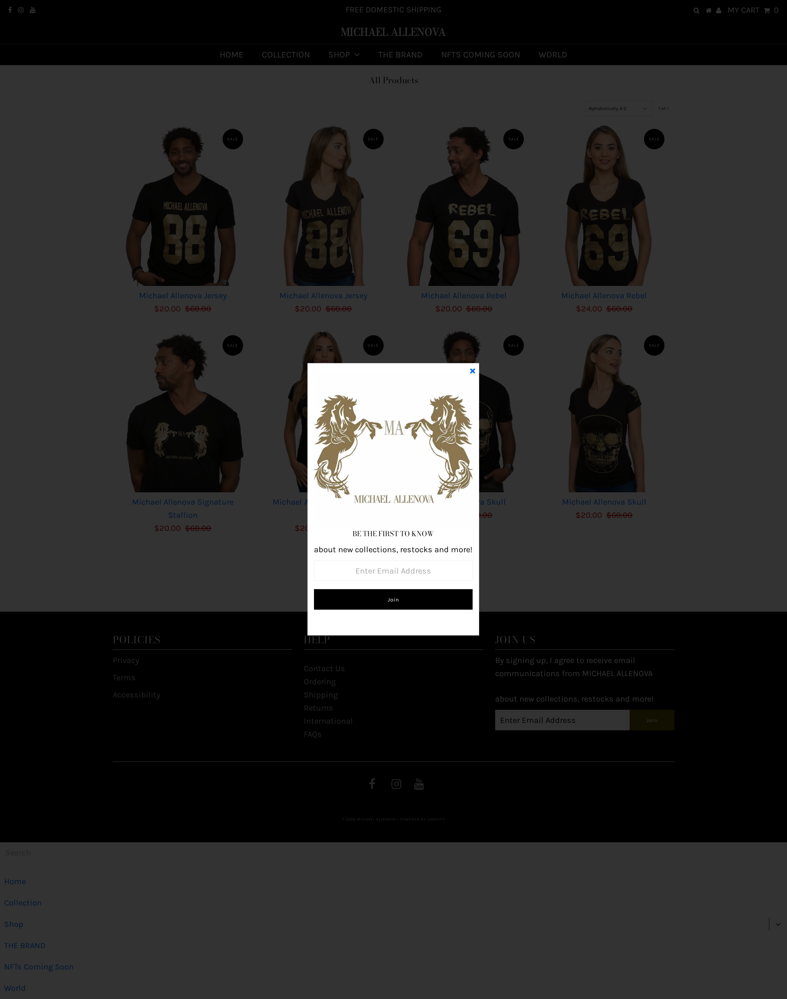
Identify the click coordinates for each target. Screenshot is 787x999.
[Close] (472, 369)
